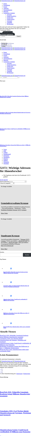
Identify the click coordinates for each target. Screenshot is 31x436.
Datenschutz (26, 373)
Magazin (5, 11)
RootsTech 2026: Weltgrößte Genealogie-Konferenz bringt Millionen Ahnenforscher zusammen (15, 272)
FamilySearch (10, 19)
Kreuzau (15, 210)
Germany (24, 210)
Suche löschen (4, 180)
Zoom (5, 149)
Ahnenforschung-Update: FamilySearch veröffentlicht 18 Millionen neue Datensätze (15, 431)
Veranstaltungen (7, 10)
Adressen (6, 8)
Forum (5, 7)
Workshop (6, 155)
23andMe (9, 22)
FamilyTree (10, 17)
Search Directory (4, 181)
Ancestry (9, 14)
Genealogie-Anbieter (9, 13)
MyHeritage (10, 24)
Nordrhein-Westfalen (6, 210)
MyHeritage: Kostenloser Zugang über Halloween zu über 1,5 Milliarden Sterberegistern (14, 347)
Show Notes (4, 213)
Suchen (2, 252)
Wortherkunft (7, 154)
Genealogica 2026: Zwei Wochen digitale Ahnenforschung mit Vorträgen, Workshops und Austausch (16, 286)
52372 (19, 210)
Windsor (5, 159)
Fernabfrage (6, 5)
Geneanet (9, 21)
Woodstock (6, 157)
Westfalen (6, 163)
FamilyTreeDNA (11, 16)
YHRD (5, 152)
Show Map (4, 249)
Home (5, 3)
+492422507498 (12, 242)
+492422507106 (22, 241)
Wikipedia (6, 162)
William (5, 160)
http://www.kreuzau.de (7, 245)
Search (18, 36)
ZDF (4, 151)
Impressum (19, 373)
